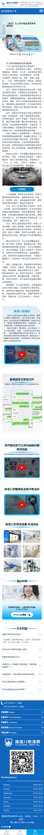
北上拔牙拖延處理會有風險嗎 (19, 63)
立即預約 (22, 189)
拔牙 (33, 54)
